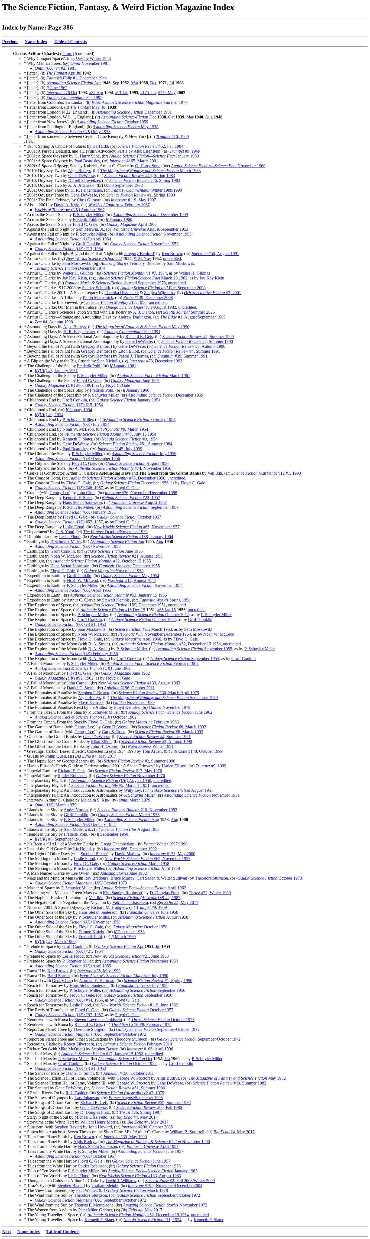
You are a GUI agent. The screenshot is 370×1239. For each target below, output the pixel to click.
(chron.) (67, 53)
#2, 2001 (212, 292)
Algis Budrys (79, 170)
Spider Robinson (72, 775)
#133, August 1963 (139, 683)
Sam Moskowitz (76, 263)
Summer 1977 (139, 102)
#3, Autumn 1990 (189, 346)
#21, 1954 (69, 951)
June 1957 (150, 1151)
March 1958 (138, 863)
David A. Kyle (66, 204)
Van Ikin (214, 473)
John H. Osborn (104, 746)
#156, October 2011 (129, 688)
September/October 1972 (158, 1029)
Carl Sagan (146, 878)
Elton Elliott (128, 351)
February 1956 (76, 653)
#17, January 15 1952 (102, 1053)
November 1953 (154, 234)
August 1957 (139, 502)
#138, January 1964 (131, 536)
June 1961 (135, 380)
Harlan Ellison (174, 766)
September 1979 (164, 697)
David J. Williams (121, 1180)
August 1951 (181, 790)
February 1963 (127, 263)
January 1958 (75, 512)
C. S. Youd (65, 531)
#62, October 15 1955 (102, 561)
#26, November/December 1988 (141, 492)
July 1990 (124, 975)
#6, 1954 (49, 414)
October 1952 (153, 614)
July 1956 (144, 453)
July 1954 (72, 424)
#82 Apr (96, 92)
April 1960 (132, 224)
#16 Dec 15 (112, 609)
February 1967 (119, 204)
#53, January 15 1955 (118, 595)
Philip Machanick (98, 297)
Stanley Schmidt (96, 287)
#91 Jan (121, 92)
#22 (94, 258)
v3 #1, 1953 (70, 624)
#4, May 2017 (95, 756)
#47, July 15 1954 (111, 434)
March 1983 (150, 170)
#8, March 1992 (172, 727)
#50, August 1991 (215, 253)
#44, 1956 (69, 1000)
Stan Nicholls (108, 361)
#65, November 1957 (137, 526)
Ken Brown (172, 253)
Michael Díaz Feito (90, 1117)
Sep (116, 83)
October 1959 (112, 122)
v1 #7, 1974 (135, 273)
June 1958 (152, 912)
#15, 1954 (69, 405)
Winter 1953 (93, 58)
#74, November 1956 (123, 468)
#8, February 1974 (141, 1024)
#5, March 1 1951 (110, 785)
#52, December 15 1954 (170, 644)
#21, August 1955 (127, 556)
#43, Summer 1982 (229, 1083)
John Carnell (78, 683)
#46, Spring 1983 (139, 175)
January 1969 (154, 156)
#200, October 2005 (147, 1127)
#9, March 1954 (125, 429)
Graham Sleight (105, 1185)
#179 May (167, 92)
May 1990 (142, 326)
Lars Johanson (86, 1097)
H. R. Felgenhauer (86, 190)
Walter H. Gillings (77, 273)
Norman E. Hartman (96, 980)
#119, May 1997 (133, 200)
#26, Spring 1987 (140, 1112)
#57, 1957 (69, 522)
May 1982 (237, 1078)
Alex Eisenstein (147, 151)
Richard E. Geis (139, 336)
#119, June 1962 (139, 1005)
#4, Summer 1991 (184, 351)
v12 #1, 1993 (266, 473)
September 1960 (112, 834)
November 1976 (130, 775)
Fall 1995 (74, 97)
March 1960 (123, 936)
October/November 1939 (115, 531)
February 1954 (139, 419)
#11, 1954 (152, 1219)
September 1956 (147, 990)
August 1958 (153, 917)
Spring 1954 (164, 600)
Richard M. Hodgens (109, 907)
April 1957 (152, 1146)
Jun (117, 541)
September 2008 (163, 287)
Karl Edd (100, 146)
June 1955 (113, 551)
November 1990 (158, 1141)
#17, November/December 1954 (154, 634)
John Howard (100, 1127)
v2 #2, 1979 (130, 1092)
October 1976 (148, 1166)
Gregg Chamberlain (117, 844)
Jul (78, 73)
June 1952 (123, 873)
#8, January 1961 (56, 370)
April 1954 (73, 239)
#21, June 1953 (131, 956)
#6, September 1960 (59, 839)
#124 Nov (142, 258)
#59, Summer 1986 (154, 1102)
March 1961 (153, 375)
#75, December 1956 (117, 478)
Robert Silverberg (79, 1044)
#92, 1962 (64, 678)
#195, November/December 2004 (165, 1185)
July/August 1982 (141, 307)
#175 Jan (148, 92)
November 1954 (145, 585)
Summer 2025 (189, 312)
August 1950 (111, 780)
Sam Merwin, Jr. (90, 229)
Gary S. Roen (113, 731)
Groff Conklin (88, 244)
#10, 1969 (172, 136)
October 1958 (139, 927)
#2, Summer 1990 (198, 336)
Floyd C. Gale (85, 224)
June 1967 (56, 87)
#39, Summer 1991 (182, 356)
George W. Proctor (132, 1078)
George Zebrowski (78, 761)
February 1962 (153, 663)
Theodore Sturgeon (211, 878)
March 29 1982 (142, 278)
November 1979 (134, 702)
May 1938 (125, 126)
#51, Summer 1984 (135, 444)
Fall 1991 (132, 331)
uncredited (172, 258)
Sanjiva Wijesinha (159, 292)
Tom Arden (152, 751)
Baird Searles (58, 975)
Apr (60, 73)
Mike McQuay (70, 1049)
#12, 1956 (116, 302)
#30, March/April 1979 (159, 692)
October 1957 (129, 517)
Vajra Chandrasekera (130, 902)
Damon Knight (91, 931)
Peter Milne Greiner (95, 1210)
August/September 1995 (136, 1097)
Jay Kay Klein (74, 278)
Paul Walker (86, 1190)
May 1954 (130, 575)
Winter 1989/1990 (146, 190)
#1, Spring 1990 (140, 195)
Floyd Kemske (90, 702)
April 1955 (73, 590)
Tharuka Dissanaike (122, 292)
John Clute (86, 492)
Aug (209, 117)
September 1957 (140, 507)
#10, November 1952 (137, 809)
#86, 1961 (64, 385)
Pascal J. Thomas (133, 356)
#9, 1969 (185, 151)
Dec (153, 83)
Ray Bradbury (96, 878)
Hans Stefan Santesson (82, 502)
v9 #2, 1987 (146, 897)
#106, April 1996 (150, 1049)
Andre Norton (76, 809)
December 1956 (77, 458)
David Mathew (127, 853)
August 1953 (130, 829)
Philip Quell (55, 756)
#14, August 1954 (132, 580)
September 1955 (194, 648)
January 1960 (119, 219)
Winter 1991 (151, 746)
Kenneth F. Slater (77, 439)
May (84, 107)
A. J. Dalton (143, 312)
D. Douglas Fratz (164, 892)
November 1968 (218, 165)
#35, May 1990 (99, 970)
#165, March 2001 (133, 161)
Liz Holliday (84, 849)
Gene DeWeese (81, 175)
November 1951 (202, 795)
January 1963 (152, 1171)
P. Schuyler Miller (88, 214)
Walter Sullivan (174, 878)
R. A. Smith (98, 644)
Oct (171, 117)
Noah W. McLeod (78, 429)
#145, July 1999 (120, 448)
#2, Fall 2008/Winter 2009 (180, 1180)
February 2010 (137, 1044)
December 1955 (129, 566)
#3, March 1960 (55, 941)
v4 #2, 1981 (55, 68)
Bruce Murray (122, 878)
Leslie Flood (73, 526)
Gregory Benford (139, 253)
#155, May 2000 (172, 853)
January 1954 (128, 400)
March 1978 (137, 1190)
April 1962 (143, 888)
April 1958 (146, 868)
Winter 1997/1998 (165, 844)
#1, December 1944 (76, 78)
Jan (167, 1058)
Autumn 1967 (70, 209)
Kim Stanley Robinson (122, 892)
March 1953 (143, 629)
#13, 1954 (69, 248)
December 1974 (70, 268)
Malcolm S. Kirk (95, 800)
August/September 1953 (150, 229)
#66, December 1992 (130, 849)
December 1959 (150, 214)
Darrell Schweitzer (84, 180)
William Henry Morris (99, 1122)
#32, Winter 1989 (210, 892)
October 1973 (270, 878)
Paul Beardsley (87, 161)
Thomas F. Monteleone (93, 1205)
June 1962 (83, 668)
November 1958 (114, 570)
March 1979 (134, 800)
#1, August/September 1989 (193, 317)
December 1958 (129, 931)
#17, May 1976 (128, 770)
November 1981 (89, 63)
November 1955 (78, 546)
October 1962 (86, 717)
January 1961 (123, 365)
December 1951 (134, 112)
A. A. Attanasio (81, 185)
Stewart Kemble (116, 600)
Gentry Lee (59, 492)
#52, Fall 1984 (150, 146)
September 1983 (123, 185)
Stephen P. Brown (93, 692)
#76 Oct (61, 92)
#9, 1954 (130, 439)
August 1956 (137, 463)
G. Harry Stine (87, 156)
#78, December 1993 (155, 361)
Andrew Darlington (134, 317)
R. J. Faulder (76, 1092)
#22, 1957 (131, 497)
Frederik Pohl (84, 219)
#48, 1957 (69, 487)
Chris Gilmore (89, 200)
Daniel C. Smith (81, 688)
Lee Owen (80, 873)
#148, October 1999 (197, 751)
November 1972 (165, 1205)
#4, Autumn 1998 (54, 322)
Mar (134, 83)
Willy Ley (132, 790)
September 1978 (115, 283)
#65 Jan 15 (166, 609)
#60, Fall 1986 (149, 1107)
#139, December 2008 (148, 297)
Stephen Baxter (94, 853)
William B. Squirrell (187, 1131)
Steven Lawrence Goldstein (98, 1019)
